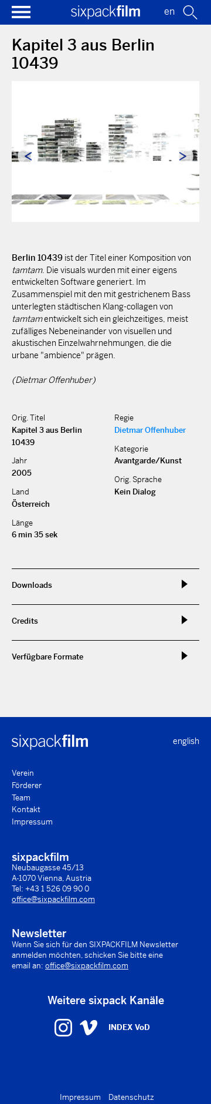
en (169, 11)
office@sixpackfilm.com (53, 899)
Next (182, 156)
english (186, 741)
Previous (28, 156)
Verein (23, 773)
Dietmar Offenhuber (150, 430)
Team (21, 798)
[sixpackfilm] (105, 16)
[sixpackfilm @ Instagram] (65, 1027)
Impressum (32, 822)
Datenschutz (131, 1097)
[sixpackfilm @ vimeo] (88, 1027)
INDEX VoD (129, 1027)
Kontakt (26, 809)
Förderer (27, 785)
